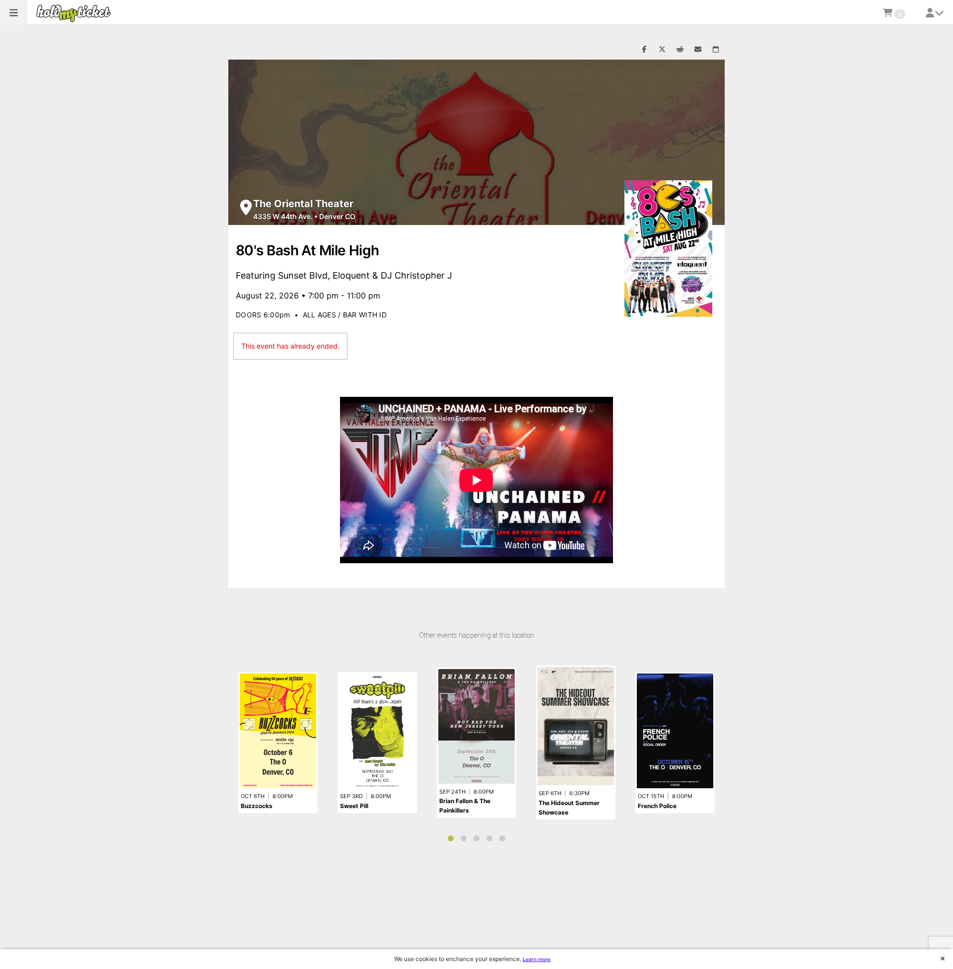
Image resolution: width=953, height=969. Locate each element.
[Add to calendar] (716, 50)
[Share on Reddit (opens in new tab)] (680, 50)
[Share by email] (698, 50)
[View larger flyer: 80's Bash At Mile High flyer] (668, 248)
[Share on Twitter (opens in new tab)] (662, 50)
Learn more (536, 959)
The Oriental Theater (303, 204)
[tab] (451, 838)
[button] (13, 12)
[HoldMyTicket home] (75, 13)
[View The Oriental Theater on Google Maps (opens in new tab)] (246, 207)
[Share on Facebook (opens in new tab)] (644, 50)
